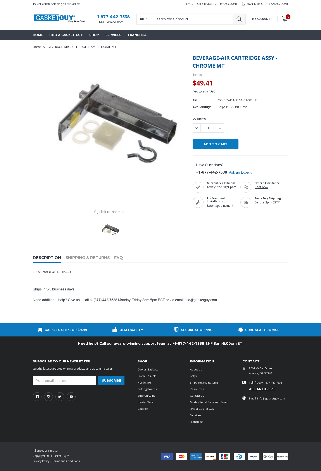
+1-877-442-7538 (211, 172)
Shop (94, 35)
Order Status (206, 4)
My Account (228, 4)
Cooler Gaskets (148, 369)
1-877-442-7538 (113, 16)
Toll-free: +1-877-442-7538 (265, 382)
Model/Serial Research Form (209, 402)
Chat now (261, 187)
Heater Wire (146, 402)
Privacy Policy (41, 461)
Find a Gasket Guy (202, 409)
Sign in (251, 4)
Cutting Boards (147, 389)
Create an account (274, 4)
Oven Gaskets (147, 376)
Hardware (144, 382)
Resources (197, 389)
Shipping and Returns (204, 382)
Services (195, 415)
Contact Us (197, 396)
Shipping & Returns (88, 258)
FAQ (118, 258)
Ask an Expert (240, 172)
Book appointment (220, 205)
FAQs (189, 4)
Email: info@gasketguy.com (267, 398)
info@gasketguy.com (201, 300)
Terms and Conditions (66, 461)
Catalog (143, 409)
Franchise (196, 422)
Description (47, 258)
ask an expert (262, 389)
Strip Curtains (146, 396)
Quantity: (199, 119)
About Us (196, 369)
